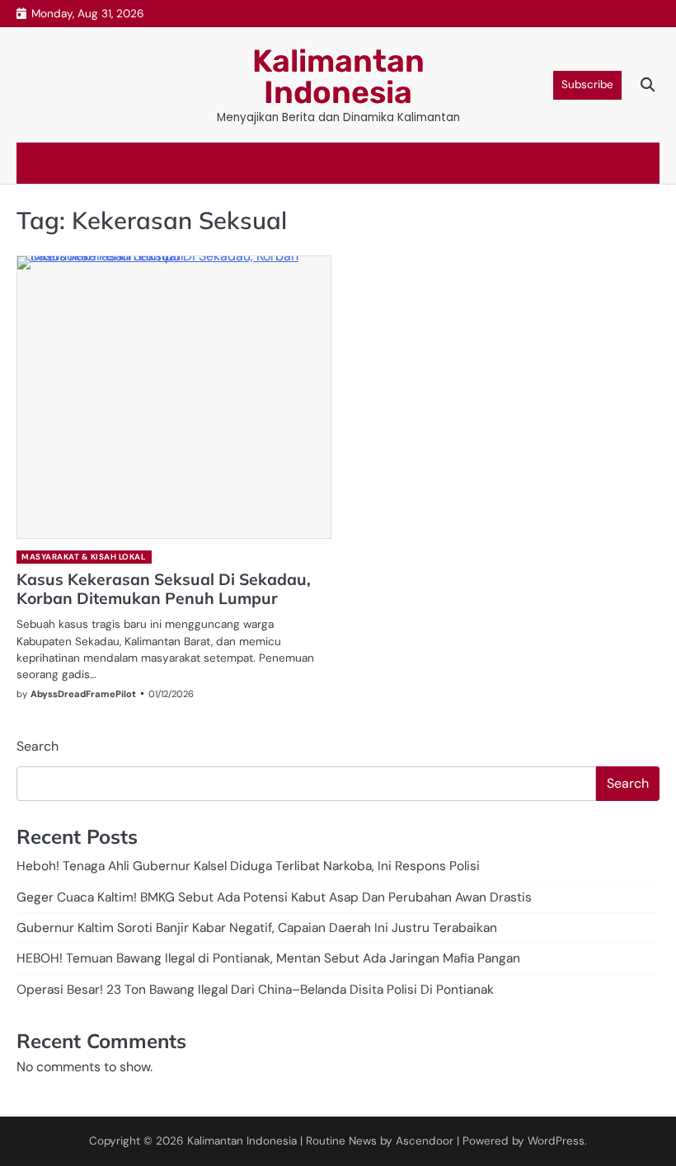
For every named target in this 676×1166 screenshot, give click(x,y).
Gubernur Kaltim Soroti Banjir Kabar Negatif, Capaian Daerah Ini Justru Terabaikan (256, 928)
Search (37, 746)
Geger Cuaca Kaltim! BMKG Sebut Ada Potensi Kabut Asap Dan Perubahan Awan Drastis (274, 897)
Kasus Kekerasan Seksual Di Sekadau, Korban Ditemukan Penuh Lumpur (163, 588)
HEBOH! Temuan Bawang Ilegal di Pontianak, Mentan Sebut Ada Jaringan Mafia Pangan (268, 958)
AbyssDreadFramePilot (83, 694)
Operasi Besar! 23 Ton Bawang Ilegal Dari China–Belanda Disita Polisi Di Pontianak (255, 989)
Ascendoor (424, 1141)
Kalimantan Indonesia (338, 76)
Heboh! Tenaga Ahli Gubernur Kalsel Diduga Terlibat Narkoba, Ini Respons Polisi (248, 866)
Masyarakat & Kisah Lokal (83, 556)
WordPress (556, 1141)
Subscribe (587, 84)
